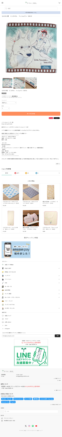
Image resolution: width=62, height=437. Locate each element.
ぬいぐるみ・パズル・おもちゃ (12, 297)
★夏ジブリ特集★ (9, 264)
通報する (58, 163)
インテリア (7, 275)
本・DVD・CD (8, 286)
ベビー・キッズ (8, 301)
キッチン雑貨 (8, 293)
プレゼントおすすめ (10, 304)
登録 (58, 335)
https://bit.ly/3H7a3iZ (7, 124)
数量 (3, 106)
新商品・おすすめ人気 (10, 272)
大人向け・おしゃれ (10, 308)
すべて (6, 173)
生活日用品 (7, 290)
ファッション (8, 279)
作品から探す (8, 268)
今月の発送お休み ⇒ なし (31, 12)
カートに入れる (31, 113)
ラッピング (4, 100)
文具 (6, 282)
